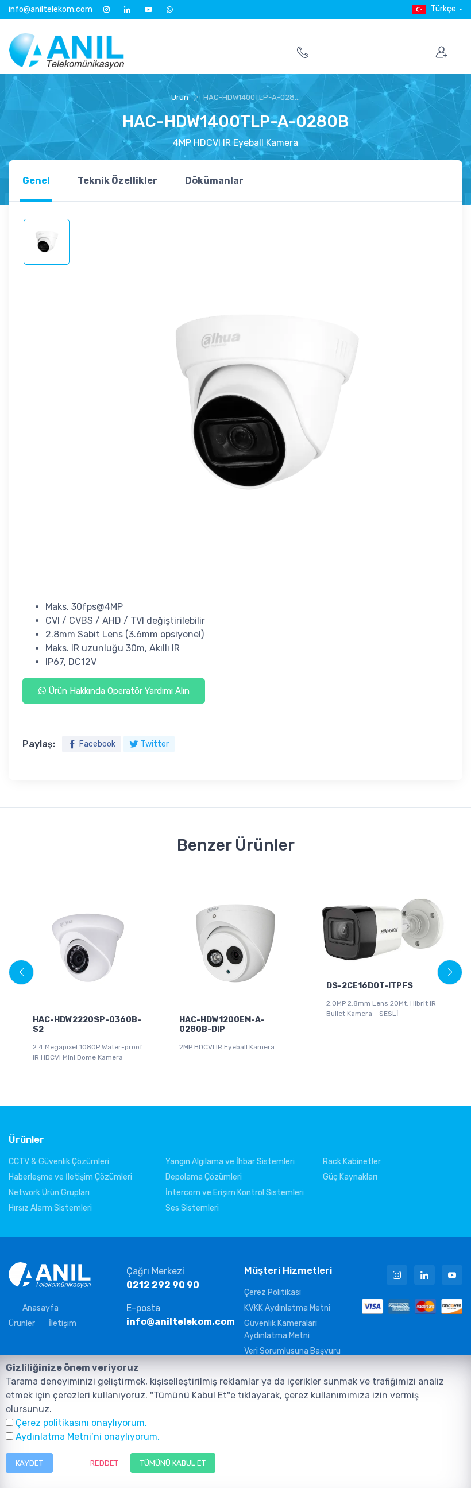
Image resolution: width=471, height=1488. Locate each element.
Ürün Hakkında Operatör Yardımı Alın (118, 691)
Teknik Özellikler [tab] (117, 180)
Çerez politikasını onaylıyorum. (81, 1422)
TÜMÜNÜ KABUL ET (173, 1463)
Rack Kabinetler (352, 1161)
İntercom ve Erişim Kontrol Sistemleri (234, 1192)
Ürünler (22, 1323)
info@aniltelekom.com (50, 9)
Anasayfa (40, 1308)
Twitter (155, 744)
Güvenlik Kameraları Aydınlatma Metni (280, 1329)
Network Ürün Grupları (49, 1192)
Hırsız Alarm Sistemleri (50, 1208)
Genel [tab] (36, 180)
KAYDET (29, 1463)
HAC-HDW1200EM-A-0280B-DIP (222, 1024)
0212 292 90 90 (162, 1285)
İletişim (62, 1323)
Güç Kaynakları (350, 1177)
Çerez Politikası (272, 1292)
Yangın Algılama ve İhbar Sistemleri (230, 1161)
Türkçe (443, 9)
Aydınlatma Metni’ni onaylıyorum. (88, 1436)
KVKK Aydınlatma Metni (287, 1308)
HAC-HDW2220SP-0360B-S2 (87, 1024)
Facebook (97, 744)
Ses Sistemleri (192, 1208)
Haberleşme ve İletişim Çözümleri (70, 1177)
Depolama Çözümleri (203, 1177)
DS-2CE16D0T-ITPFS (369, 986)
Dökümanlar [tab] (214, 180)
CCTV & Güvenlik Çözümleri (59, 1161)
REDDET (104, 1463)
